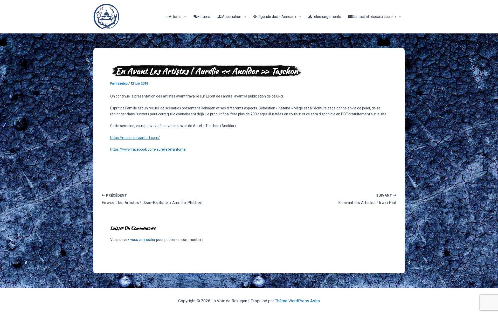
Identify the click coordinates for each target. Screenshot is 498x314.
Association (231, 17)
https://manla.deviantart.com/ (135, 138)
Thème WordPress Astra (297, 300)
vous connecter (142, 240)
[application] (183, 16)
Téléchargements (326, 17)
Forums (204, 17)
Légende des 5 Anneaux (276, 17)
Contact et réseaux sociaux (374, 17)
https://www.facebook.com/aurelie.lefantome (148, 149)
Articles (175, 17)
